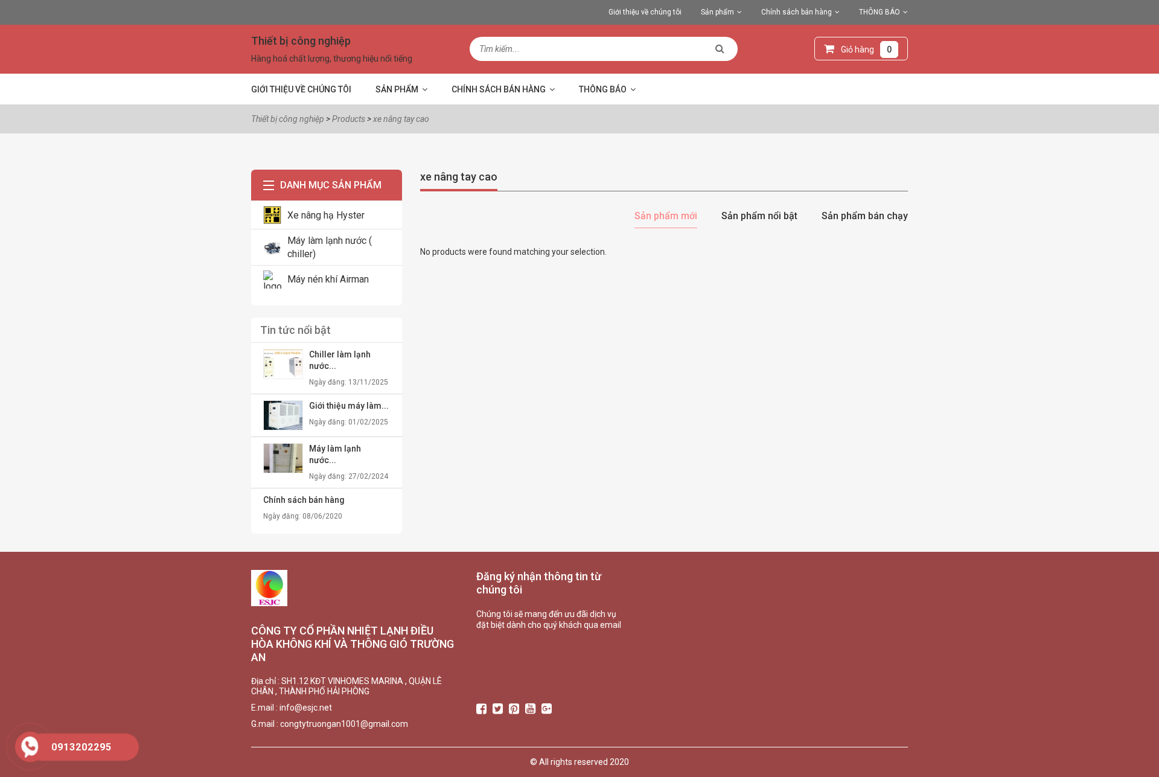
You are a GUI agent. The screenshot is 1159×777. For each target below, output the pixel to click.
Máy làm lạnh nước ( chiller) (329, 247)
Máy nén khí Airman (328, 279)
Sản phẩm (717, 12)
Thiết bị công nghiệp (301, 40)
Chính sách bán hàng (796, 12)
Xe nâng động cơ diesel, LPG (908, 162)
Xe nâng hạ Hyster (326, 215)
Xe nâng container (891, 142)
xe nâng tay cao (458, 176)
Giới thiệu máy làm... (349, 406)
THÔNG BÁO (879, 12)
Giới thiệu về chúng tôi (645, 12)
